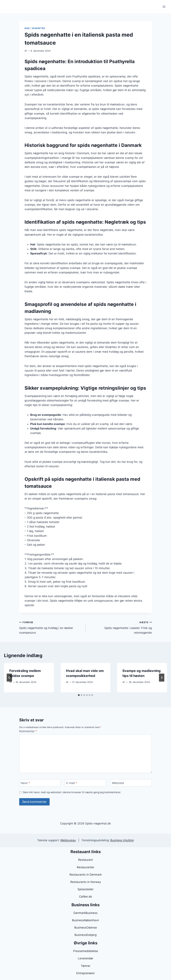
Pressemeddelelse (85, 951)
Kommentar (28, 731)
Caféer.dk (85, 896)
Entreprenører (85, 973)
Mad (27, 28)
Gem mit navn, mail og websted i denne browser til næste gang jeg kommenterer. (72, 792)
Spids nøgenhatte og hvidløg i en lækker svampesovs (46, 627)
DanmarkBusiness (85, 913)
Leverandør (85, 958)
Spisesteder (85, 889)
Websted (118, 783)
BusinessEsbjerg (85, 935)
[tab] (79, 695)
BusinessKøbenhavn (85, 920)
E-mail (71, 783)
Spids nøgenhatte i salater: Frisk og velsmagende (128, 627)
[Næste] (161, 678)
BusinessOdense (85, 927)
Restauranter (85, 867)
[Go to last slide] (9, 678)
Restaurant (85, 859)
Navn (25, 783)
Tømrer (85, 966)
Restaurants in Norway (85, 882)
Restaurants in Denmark (85, 874)
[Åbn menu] (164, 6)
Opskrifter (38, 28)
